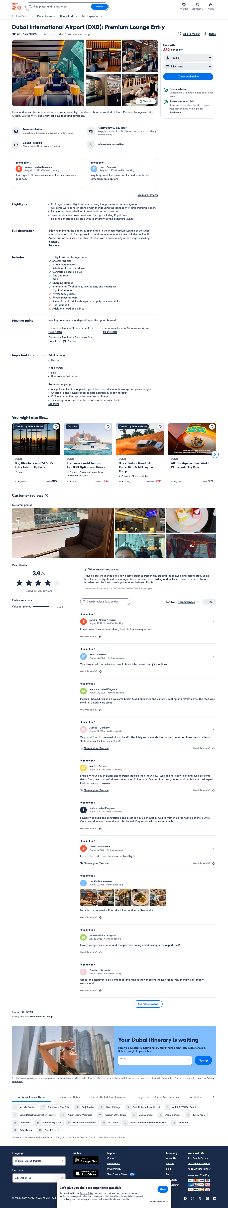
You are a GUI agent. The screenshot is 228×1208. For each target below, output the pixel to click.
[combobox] (58, 6)
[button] (25, 34)
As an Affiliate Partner (199, 1168)
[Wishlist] (184, 4)
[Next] (215, 454)
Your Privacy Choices (118, 1174)
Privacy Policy (114, 1168)
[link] (36, 454)
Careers (170, 1163)
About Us (171, 1158)
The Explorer (172, 1184)
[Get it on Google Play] (85, 1160)
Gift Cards (171, 1179)
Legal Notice (113, 1163)
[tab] (31, 1097)
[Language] (197, 4)
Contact (111, 1158)
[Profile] (210, 4)
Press (168, 1174)
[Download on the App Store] (85, 1173)
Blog (168, 1168)
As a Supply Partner (198, 1158)
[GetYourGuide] (16, 6)
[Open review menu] (213, 621)
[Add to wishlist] (56, 427)
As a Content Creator (199, 1163)
